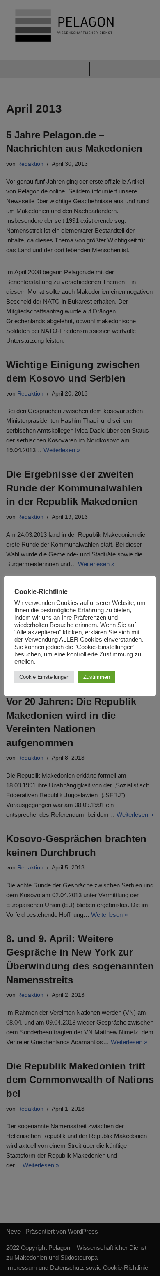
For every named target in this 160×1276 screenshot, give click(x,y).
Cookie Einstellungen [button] (44, 677)
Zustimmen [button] (96, 677)
